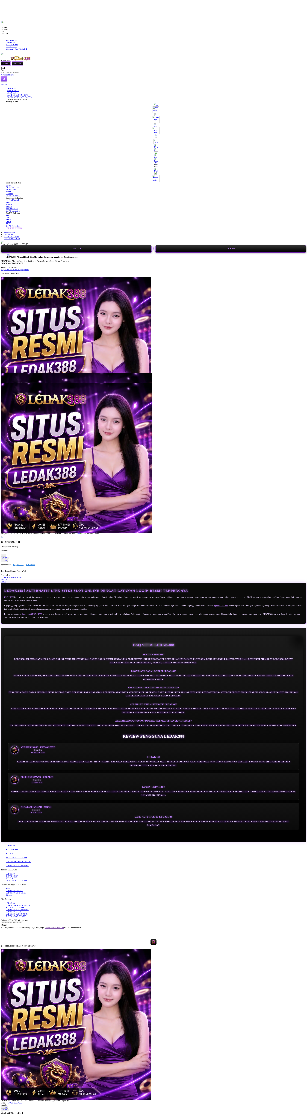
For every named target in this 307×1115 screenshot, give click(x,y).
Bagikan (4, 579)
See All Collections (13, 196)
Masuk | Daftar (11, 40)
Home (8, 255)
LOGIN (231, 248)
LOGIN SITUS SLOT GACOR (18, 862)
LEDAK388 (10, 42)
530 (7, 215)
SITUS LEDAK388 (11, 237)
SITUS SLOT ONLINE (15, 907)
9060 (8, 224)
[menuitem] (12, 88)
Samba (8, 202)
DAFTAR (76, 248)
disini (78, 533)
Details (3, 582)
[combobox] (12, 72)
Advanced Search (7, 75)
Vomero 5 (9, 194)
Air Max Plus (11, 189)
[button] (6, 377)
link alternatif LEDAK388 (32, 614)
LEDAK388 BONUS (14, 891)
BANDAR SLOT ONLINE (16, 49)
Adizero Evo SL (12, 209)
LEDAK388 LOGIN (12, 239)
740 (7, 217)
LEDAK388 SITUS (13, 912)
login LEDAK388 (221, 606)
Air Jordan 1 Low (12, 187)
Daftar (17, 63)
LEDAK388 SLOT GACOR (17, 914)
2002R (8, 220)
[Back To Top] (2, 1111)
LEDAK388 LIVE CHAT (16, 893)
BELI (3, 555)
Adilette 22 (10, 204)
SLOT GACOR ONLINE (16, 916)
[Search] (4, 78)
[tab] (153, 84)
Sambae (9, 207)
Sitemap (9, 895)
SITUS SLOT (11, 47)
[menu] (153, 158)
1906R (8, 222)
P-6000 (8, 191)
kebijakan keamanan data (54, 928)
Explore (4, 84)
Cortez (8, 185)
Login (6, 63)
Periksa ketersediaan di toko (11, 577)
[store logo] (20, 60)
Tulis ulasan (30, 565)
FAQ (8, 888)
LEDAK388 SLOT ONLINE (17, 866)
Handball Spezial (12, 200)
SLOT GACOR (12, 45)
